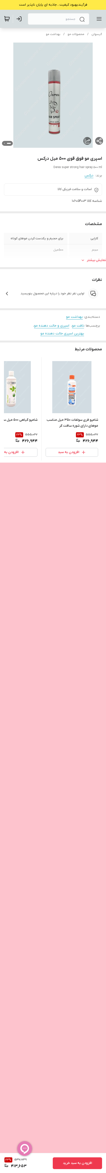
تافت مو (78, 325)
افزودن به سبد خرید (77, 1163)
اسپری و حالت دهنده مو (51, 325)
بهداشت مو (53, 34)
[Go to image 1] (9, 143)
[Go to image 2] (4, 143)
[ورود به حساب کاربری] (20, 19)
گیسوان (96, 34)
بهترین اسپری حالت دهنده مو (62, 333)
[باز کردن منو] (98, 19)
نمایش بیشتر (96, 260)
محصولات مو (76, 34)
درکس (89, 175)
